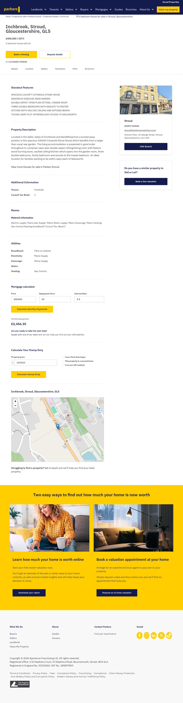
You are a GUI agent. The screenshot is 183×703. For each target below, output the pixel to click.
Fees (52, 673)
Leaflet (86, 461)
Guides (119, 9)
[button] (57, 427)
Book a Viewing (21, 54)
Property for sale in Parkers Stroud (26, 16)
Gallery (44, 68)
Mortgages (101, 9)
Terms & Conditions (20, 673)
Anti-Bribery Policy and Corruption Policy (32, 676)
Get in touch (51, 468)
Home (8, 16)
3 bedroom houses (50, 16)
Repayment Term (47, 293)
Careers (56, 638)
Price (13, 293)
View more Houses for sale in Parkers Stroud (35, 166)
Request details (54, 54)
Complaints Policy (66, 673)
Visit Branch (146, 146)
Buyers (84, 9)
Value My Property (19, 646)
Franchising (85, 673)
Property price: (18, 357)
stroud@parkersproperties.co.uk (140, 130)
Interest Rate (80, 293)
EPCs (75, 68)
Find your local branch (105, 633)
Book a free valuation (146, 181)
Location (29, 68)
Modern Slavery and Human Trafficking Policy (81, 676)
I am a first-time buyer (75, 357)
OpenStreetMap (93, 461)
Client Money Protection (122, 673)
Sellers (69, 9)
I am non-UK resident (75, 365)
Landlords (37, 9)
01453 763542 (19, 61)
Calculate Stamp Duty (28, 374)
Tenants (54, 9)
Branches (131, 9)
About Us (145, 9)
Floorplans (60, 68)
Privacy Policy (40, 673)
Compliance (100, 673)
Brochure (89, 68)
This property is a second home (79, 361)
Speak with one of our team (24, 334)
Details (14, 68)
